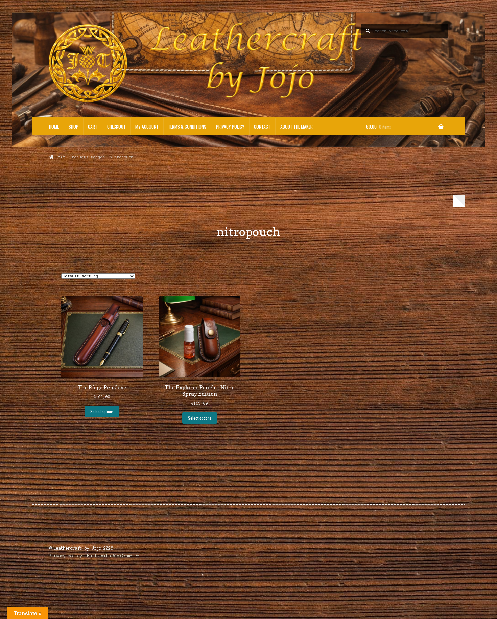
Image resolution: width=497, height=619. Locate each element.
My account (147, 126)
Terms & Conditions (187, 126)
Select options (102, 411)
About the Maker (296, 126)
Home (54, 126)
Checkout (116, 126)
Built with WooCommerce (113, 556)
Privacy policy (230, 126)
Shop (73, 126)
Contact (262, 126)
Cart (92, 126)
